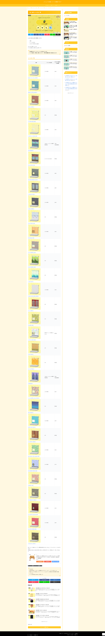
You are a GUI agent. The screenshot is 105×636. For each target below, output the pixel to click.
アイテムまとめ (30, 565)
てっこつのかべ (30, 310)
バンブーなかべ (30, 354)
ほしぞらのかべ (30, 412)
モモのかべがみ (30, 485)
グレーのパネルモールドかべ (33, 179)
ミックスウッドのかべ (32, 441)
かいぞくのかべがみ (31, 165)
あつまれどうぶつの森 (36, 565)
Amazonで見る (40, 561)
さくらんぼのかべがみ (32, 252)
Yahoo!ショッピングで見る (55, 561)
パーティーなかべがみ (32, 339)
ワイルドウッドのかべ (32, 543)
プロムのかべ (30, 383)
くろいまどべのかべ (31, 194)
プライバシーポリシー (71, 633)
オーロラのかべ (30, 150)
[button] (76, 15)
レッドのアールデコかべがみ (33, 514)
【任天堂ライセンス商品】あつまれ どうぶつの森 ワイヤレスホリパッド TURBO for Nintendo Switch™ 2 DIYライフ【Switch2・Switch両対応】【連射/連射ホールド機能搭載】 (48, 557)
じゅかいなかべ (30, 281)
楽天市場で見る (47, 561)
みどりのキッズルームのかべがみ (33, 456)
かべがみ (41, 565)
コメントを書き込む (44, 627)
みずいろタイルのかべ (32, 427)
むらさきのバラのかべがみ (32, 470)
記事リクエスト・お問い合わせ (64, 633)
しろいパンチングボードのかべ (33, 296)
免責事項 (76, 633)
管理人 (66, 85)
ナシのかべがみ (30, 325)
